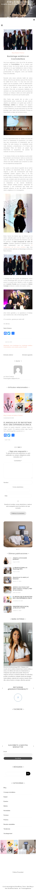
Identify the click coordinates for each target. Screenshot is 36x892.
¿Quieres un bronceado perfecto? (20, 558)
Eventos (17, 52)
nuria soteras (15, 347)
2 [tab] (17, 447)
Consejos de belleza (12, 415)
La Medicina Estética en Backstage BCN (20, 568)
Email (5, 751)
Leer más (7, 442)
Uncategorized (8, 833)
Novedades (7, 810)
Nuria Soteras (10, 376)
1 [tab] (15, 447)
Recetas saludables (9, 824)
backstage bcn (17, 345)
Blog (13, 52)
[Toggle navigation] (2, 25)
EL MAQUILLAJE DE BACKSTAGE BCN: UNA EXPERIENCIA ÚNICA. (22, 597)
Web (6, 496)
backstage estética (27, 345)
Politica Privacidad (18, 872)
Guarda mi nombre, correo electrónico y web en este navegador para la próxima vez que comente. (18, 506)
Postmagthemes (26, 888)
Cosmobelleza (7, 347)
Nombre (6, 482)
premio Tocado (23, 347)
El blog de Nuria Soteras (18, 1)
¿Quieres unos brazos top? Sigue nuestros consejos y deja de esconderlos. (22, 588)
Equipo (6, 797)
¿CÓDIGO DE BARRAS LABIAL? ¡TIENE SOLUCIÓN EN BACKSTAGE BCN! (17, 424)
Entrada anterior (8, 355)
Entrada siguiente (27, 355)
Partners (6, 815)
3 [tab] (18, 447)
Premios (22, 52)
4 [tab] (20, 447)
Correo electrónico (18, 487)
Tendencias (7, 829)
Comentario (18, 460)
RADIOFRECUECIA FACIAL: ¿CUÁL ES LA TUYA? (21, 607)
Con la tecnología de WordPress (12, 886)
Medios (6, 806)
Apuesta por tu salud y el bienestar (20, 578)
